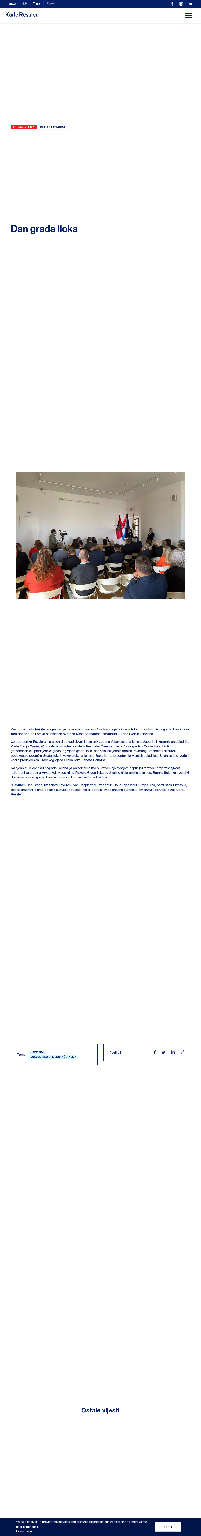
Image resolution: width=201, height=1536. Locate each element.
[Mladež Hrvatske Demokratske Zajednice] (24, 4)
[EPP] (36, 4)
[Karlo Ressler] (172, 4)
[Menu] (188, 15)
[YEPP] (51, 4)
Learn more (24, 1531)
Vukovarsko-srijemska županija (53, 1056)
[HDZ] (12, 4)
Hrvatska (37, 1052)
